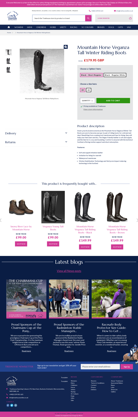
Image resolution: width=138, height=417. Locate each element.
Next (134, 220)
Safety (73, 389)
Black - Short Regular (92, 75)
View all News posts (69, 271)
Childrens (74, 385)
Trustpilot (64, 377)
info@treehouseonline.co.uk (124, 11)
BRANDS (100, 27)
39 (83, 90)
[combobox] (62, 18)
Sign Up (127, 367)
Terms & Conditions (97, 383)
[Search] (88, 18)
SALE (129, 27)
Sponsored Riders (117, 383)
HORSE (53, 27)
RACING (73, 27)
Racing (73, 392)
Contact (93, 385)
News (113, 385)
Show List (114, 389)
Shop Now (21, 244)
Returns (10, 142)
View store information (93, 109)
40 (89, 90)
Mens (29, 27)
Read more (26, 351)
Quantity (86, 100)
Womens (18, 27)
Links (112, 387)
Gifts (72, 398)
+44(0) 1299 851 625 (97, 11)
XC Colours (74, 394)
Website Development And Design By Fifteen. (69, 415)
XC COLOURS (87, 27)
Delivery (10, 133)
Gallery (113, 392)
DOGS (111, 27)
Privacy (93, 387)
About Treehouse (117, 381)
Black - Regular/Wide (115, 75)
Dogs (72, 396)
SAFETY (63, 27)
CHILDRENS (41, 27)
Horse (73, 387)
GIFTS (120, 27)
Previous (3, 220)
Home (9, 32)
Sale (72, 400)
